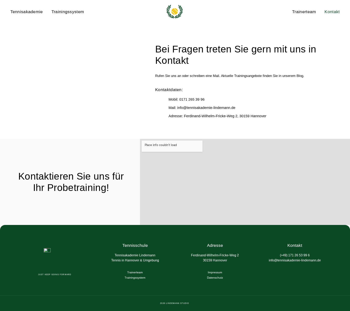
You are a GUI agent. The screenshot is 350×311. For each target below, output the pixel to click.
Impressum (215, 272)
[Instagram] (299, 273)
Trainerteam (304, 11)
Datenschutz (215, 277)
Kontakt (332, 11)
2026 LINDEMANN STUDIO (175, 303)
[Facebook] (290, 273)
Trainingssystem (67, 11)
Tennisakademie (26, 11)
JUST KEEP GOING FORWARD (55, 275)
